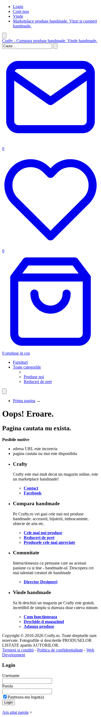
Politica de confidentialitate (60, 650)
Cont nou (21, 11)
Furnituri (20, 362)
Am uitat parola (15, 712)
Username (10, 675)
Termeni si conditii (18, 650)
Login (18, 6)
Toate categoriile (27, 367)
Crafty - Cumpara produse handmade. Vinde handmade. (49, 40)
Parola (7, 686)
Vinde (18, 16)
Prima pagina (24, 400)
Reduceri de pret (38, 381)
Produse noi (34, 376)
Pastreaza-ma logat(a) (26, 697)
